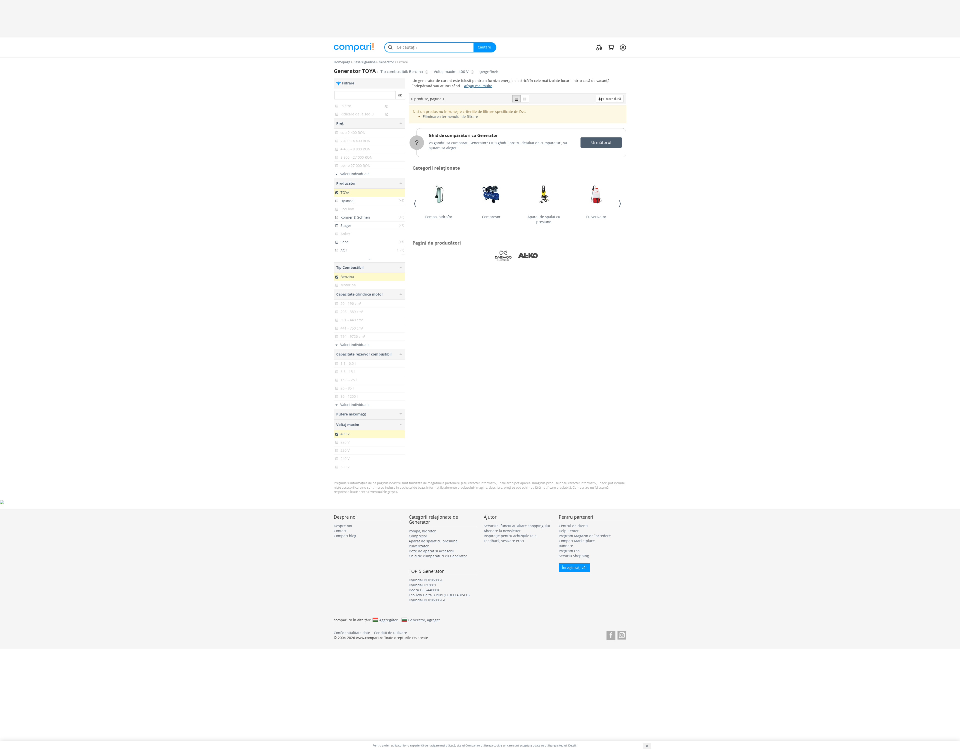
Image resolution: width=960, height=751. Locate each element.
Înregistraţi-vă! (574, 567)
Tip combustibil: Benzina (402, 71)
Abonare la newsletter (502, 530)
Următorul (601, 142)
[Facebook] (610, 634)
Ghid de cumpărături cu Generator (463, 135)
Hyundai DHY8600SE (426, 580)
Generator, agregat (424, 620)
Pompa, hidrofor (438, 216)
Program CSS (569, 550)
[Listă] (516, 98)
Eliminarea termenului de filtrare (450, 116)
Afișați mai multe (478, 85)
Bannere (566, 545)
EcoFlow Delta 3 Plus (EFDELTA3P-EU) (439, 595)
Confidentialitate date (352, 632)
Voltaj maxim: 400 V (452, 71)
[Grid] (524, 98)
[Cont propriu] (622, 47)
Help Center (569, 530)
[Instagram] (622, 634)
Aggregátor (388, 620)
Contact (340, 530)
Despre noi (343, 525)
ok (400, 95)
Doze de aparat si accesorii (431, 551)
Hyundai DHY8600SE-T (427, 600)
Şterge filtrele (489, 72)
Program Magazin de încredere (585, 535)
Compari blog (345, 535)
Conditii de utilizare (390, 632)
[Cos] (610, 47)
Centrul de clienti (573, 525)
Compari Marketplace (577, 540)
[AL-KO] (528, 256)
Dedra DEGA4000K (424, 590)
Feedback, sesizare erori (504, 540)
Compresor (491, 216)
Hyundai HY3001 (422, 585)
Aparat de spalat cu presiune (544, 219)
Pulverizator (596, 216)
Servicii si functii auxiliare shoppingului (517, 525)
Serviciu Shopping (574, 555)
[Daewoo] (503, 256)
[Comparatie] (599, 47)
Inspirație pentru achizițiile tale (510, 535)
